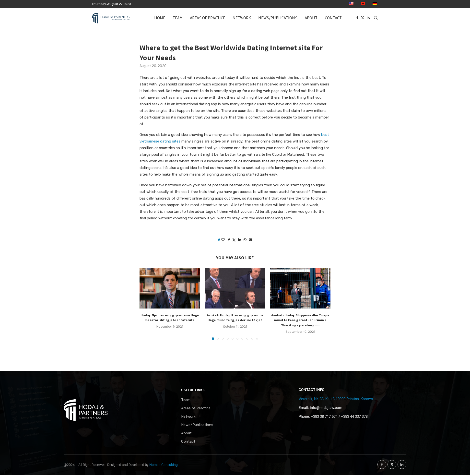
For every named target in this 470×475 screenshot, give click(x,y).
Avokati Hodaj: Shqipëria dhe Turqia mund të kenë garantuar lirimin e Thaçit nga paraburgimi (300, 320)
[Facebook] (357, 18)
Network (188, 416)
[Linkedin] (368, 18)
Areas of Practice (196, 408)
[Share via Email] (250, 240)
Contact (188, 441)
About (186, 433)
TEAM (178, 18)
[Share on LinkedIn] (239, 240)
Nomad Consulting (163, 465)
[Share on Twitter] (234, 240)
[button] (146, 304)
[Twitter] (362, 18)
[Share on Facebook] (229, 240)
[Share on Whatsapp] (245, 240)
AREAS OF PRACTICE (207, 18)
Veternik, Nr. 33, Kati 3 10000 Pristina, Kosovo (336, 399)
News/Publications (197, 425)
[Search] (375, 18)
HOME (159, 18)
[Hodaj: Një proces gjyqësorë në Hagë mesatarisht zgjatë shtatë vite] (170, 288)
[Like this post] (223, 240)
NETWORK (242, 18)
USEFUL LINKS (193, 390)
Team (185, 400)
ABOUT (311, 18)
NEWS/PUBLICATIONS (277, 18)
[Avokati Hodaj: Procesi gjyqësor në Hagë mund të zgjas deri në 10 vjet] (235, 288)
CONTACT (333, 18)
